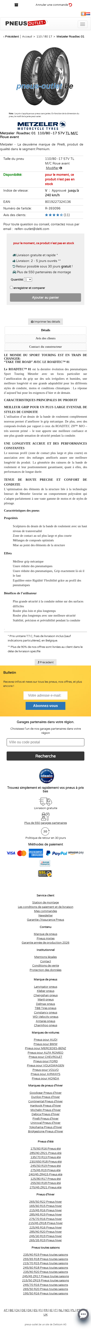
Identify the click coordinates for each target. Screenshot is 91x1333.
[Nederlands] (88, 13)
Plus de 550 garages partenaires (45, 823)
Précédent (12, 36)
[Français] (83, 13)
